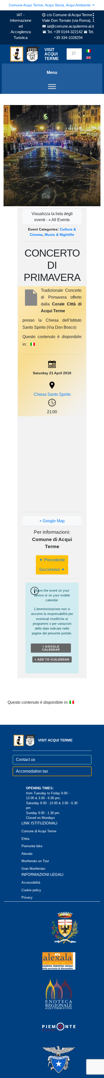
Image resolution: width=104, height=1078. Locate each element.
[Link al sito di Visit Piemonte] (52, 1026)
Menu (52, 72)
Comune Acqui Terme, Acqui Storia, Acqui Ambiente (50, 5)
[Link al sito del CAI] (52, 1059)
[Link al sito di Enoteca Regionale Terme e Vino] (52, 993)
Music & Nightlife (59, 235)
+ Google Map (52, 521)
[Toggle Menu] (52, 86)
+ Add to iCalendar (52, 659)
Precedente (54, 560)
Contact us (25, 759)
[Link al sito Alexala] (52, 960)
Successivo (50, 569)
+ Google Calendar (51, 648)
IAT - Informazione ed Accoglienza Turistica (20, 26)
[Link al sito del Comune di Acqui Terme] (58, 927)
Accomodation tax (32, 771)
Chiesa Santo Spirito (52, 394)
